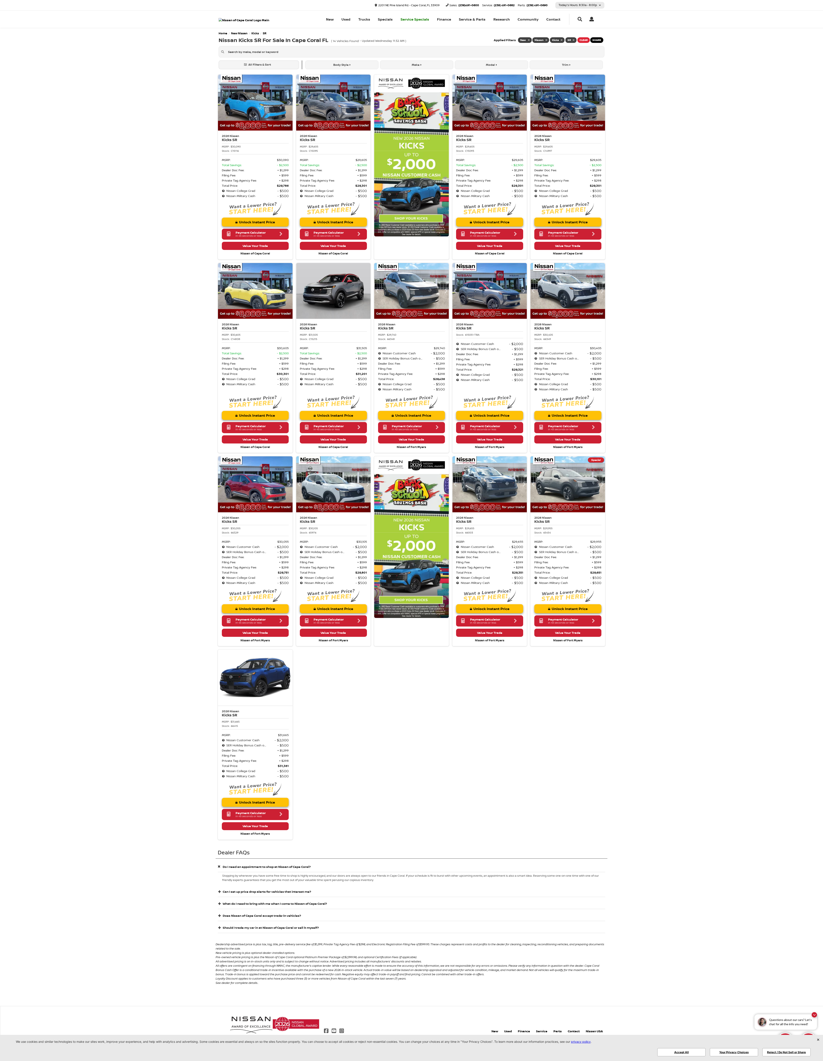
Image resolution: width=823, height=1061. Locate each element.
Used (345, 19)
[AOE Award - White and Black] (251, 1023)
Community (528, 19)
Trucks (364, 19)
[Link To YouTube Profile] (334, 1030)
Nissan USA (594, 1031)
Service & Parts (472, 19)
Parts (557, 1031)
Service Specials (415, 19)
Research (501, 19)
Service (541, 1031)
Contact (553, 19)
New (330, 19)
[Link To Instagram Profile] (341, 1030)
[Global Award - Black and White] (296, 1023)
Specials (385, 19)
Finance (444, 19)
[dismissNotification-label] (814, 1014)
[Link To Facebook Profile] (326, 1030)
